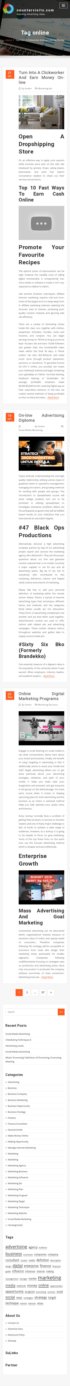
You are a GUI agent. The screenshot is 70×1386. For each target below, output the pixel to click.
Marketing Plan (15, 1189)
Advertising (13, 1082)
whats (40, 1303)
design (8, 1266)
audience (43, 1247)
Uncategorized (15, 1225)
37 (43, 992)
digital (18, 1265)
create (32, 1260)
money (32, 1285)
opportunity (14, 1291)
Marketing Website (17, 1213)
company (53, 1254)
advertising (16, 1246)
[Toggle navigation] (63, 5)
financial (56, 1266)
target (52, 1297)
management (11, 1278)
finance (45, 1265)
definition (42, 1260)
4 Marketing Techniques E (18, 1039)
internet (41, 1271)
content (24, 1260)
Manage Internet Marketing (22, 1147)
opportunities (56, 1285)
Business (12, 1087)
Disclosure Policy (16, 1334)
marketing (49, 1277)
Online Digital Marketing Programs (41, 696)
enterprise (31, 1266)
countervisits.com (35, 10)
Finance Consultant (17, 1123)
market (33, 1278)
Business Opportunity (19, 1105)
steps (19, 1297)
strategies (28, 1297)
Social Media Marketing (31, 430)
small (60, 1291)
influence (18, 1271)
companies (40, 1254)
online (43, 1285)
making (50, 1271)
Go (61, 1011)
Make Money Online (18, 1135)
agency (33, 1247)
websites (32, 1303)
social (10, 1297)
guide (8, 1271)
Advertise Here (15, 1328)
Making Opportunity (18, 1141)
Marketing (13, 1153)
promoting (41, 1292)
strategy (40, 1297)
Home (9, 40)
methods (21, 1285)
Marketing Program (18, 1195)
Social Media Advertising (17, 1033)
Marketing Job (45, 88)
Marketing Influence (18, 1177)
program (30, 1291)
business (13, 1253)
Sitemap (12, 1340)
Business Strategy (17, 1111)
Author (27, 88)
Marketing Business (48, 704)
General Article (15, 1129)
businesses (28, 1254)
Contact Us (13, 1322)
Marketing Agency (17, 1165)
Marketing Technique (18, 1207)
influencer (30, 1271)
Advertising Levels (14, 1045)
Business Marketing (18, 1100)
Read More (53, 397)
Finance (12, 1117)
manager (23, 1279)
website (23, 1303)
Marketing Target (16, 1201)
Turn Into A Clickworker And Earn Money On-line (40, 40)
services (51, 1292)
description (55, 1260)
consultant (12, 1260)
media (10, 1285)
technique (12, 1303)
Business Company (17, 1093)
